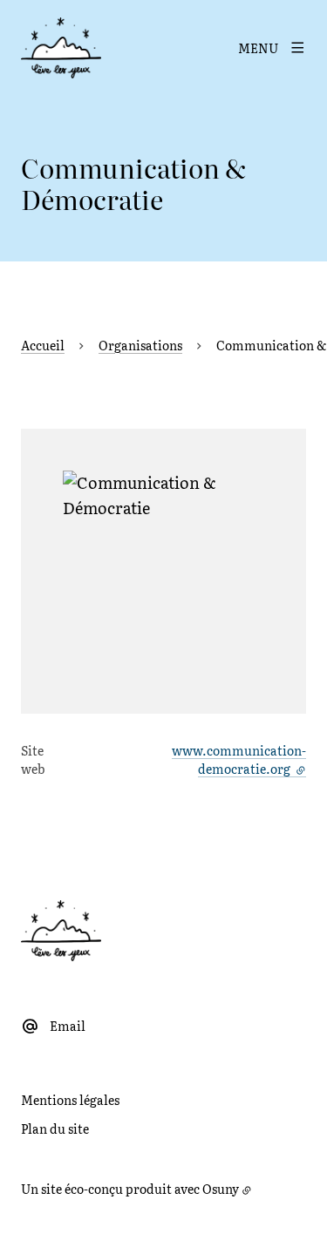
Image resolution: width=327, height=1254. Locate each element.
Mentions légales (70, 1099)
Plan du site (55, 1128)
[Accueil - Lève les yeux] (61, 47)
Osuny (220, 1188)
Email (67, 1025)
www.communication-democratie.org (239, 759)
